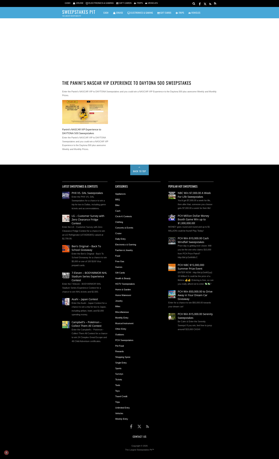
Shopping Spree (122, 357)
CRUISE (79, 3)
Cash (117, 211)
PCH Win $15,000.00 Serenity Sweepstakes (195, 316)
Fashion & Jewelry (124, 250)
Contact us (139, 436)
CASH (67, 3)
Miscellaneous (122, 312)
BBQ (117, 199)
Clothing (119, 222)
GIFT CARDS (125, 3)
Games (118, 267)
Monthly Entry (121, 317)
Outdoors (119, 334)
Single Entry (121, 362)
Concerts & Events (124, 227)
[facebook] (200, 3)
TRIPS (139, 3)
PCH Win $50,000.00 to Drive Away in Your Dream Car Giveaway (195, 295)
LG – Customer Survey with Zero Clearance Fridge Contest (88, 219)
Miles (117, 306)
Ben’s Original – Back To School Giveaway (86, 248)
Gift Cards (120, 272)
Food (117, 256)
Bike (117, 205)
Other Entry (120, 329)
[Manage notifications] (6, 452)
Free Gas (119, 261)
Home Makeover (123, 295)
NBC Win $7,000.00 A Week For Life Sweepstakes (194, 194)
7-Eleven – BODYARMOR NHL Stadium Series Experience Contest (89, 276)
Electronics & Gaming (125, 244)
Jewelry (119, 301)
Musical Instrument (124, 323)
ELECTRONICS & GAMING (101, 3)
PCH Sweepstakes (124, 340)
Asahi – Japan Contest (85, 299)
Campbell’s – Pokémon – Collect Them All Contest (86, 324)
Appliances (120, 194)
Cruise (118, 233)
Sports (118, 368)
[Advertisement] (139, 45)
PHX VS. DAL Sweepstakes (87, 193)
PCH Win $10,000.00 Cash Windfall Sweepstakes (193, 240)
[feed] (210, 3)
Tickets (118, 379)
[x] (205, 3)
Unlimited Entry (122, 407)
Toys (117, 391)
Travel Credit (121, 396)
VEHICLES (152, 3)
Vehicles (119, 413)
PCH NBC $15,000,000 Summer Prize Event (191, 266)
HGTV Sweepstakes (125, 284)
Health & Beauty (123, 278)
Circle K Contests (123, 216)
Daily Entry (120, 239)
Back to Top (139, 171)
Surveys (119, 374)
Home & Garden (123, 289)
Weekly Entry (121, 419)
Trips (117, 402)
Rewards (119, 351)
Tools (117, 385)
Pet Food (119, 346)
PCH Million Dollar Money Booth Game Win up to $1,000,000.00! (193, 219)
